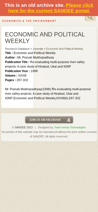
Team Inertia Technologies (70, 127)
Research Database (17, 48)
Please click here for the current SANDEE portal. (51, 8)
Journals (38, 48)
